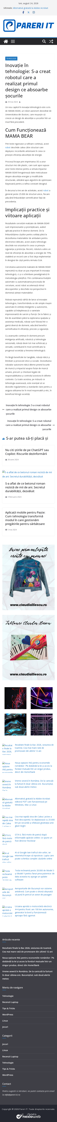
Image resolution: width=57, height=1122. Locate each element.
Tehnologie (11, 58)
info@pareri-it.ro (12, 1094)
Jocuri (5, 1026)
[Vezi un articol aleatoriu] (51, 41)
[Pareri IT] (5, 41)
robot (8, 147)
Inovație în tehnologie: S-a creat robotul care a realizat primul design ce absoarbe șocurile (28, 409)
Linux (5, 1020)
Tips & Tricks (8, 1008)
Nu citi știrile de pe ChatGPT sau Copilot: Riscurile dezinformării (27, 452)
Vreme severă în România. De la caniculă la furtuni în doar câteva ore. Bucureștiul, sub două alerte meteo (27, 975)
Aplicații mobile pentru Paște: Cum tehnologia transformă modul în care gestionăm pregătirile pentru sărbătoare (25, 518)
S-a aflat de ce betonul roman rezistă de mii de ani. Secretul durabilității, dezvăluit (25, 487)
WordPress (7, 1014)
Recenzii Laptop (10, 1002)
